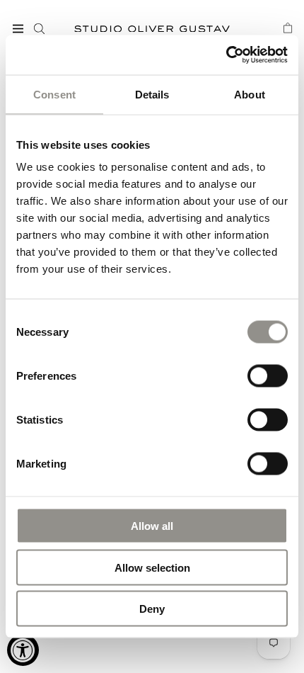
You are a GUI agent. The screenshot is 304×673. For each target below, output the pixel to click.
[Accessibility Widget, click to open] (23, 650)
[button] (18, 28)
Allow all (152, 526)
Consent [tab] (54, 94)
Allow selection (152, 567)
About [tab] (249, 94)
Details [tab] (152, 94)
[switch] (267, 374)
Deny (152, 609)
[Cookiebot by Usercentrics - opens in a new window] (226, 55)
